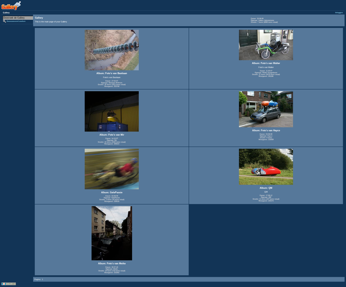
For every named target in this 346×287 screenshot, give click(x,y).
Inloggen (339, 13)
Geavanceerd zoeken (16, 21)
